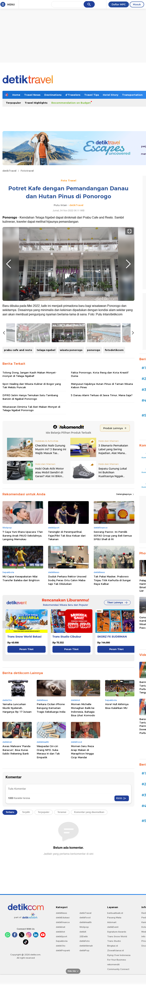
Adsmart (111, 922)
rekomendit (113, 964)
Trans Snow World (117, 936)
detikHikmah (86, 945)
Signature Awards (116, 931)
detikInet (60, 927)
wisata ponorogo (71, 350)
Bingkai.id (112, 945)
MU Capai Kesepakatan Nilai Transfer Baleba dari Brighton (21, 578)
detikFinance (63, 922)
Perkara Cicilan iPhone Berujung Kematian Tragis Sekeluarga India (51, 708)
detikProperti (63, 950)
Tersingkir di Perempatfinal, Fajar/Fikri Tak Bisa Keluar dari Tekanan (67, 535)
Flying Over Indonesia (118, 955)
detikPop (84, 950)
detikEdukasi (63, 917)
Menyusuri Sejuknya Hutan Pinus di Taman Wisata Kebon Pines (102, 385)
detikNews (61, 913)
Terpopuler (13, 102)
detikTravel (9, 170)
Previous (8, 264)
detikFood (84, 917)
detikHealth (85, 922)
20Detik (83, 936)
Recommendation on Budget (71, 102)
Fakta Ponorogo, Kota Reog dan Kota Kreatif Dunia (99, 374)
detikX (82, 931)
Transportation (132, 94)
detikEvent (112, 927)
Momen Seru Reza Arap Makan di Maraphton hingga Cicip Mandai (82, 752)
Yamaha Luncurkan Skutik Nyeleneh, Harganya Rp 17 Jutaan (17, 708)
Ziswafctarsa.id (115, 950)
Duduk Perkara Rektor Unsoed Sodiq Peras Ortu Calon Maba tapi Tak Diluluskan (67, 580)
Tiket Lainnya (115, 602)
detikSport (61, 936)
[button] (130, 624)
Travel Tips (91, 94)
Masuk (137, 4)
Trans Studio (114, 941)
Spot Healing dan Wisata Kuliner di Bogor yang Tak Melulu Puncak (31, 385)
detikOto (60, 945)
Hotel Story (110, 94)
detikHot (60, 931)
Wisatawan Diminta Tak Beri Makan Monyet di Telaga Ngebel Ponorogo (31, 408)
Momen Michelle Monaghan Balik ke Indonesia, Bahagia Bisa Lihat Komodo (83, 710)
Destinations (53, 94)
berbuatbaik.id (115, 913)
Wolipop (84, 927)
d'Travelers (72, 94)
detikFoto (84, 941)
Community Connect (118, 969)
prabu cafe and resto (18, 350)
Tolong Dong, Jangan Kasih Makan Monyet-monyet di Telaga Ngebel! (29, 374)
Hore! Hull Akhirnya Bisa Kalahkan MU (117, 706)
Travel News (32, 94)
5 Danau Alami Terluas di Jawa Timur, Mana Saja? (102, 395)
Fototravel (27, 170)
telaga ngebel (46, 350)
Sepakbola (61, 941)
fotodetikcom (114, 350)
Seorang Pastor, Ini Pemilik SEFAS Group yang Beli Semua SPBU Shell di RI (113, 535)
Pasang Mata (114, 917)
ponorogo (93, 350)
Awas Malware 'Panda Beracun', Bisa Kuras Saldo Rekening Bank (16, 750)
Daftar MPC (119, 4)
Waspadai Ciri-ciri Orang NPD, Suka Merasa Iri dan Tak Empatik (48, 752)
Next (128, 264)
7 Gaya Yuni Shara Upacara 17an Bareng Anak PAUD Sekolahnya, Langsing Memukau (22, 535)
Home (16, 94)
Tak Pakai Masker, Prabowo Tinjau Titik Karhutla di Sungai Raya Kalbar (112, 580)
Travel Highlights (36, 102)
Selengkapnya (124, 494)
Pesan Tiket (26, 649)
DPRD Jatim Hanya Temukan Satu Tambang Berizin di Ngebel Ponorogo (30, 397)
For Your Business (116, 959)
